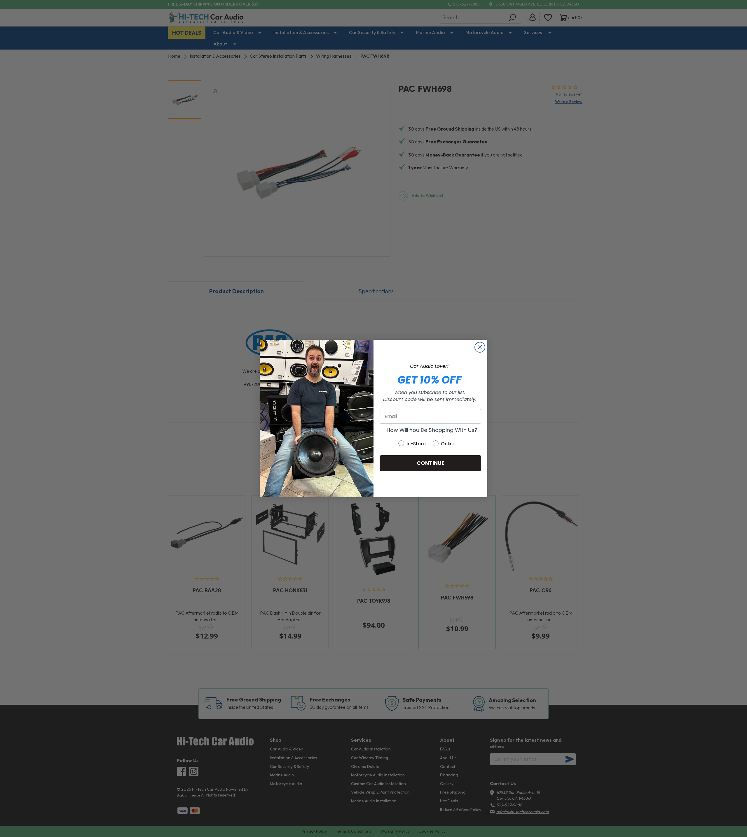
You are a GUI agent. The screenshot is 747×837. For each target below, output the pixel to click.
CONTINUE (430, 463)
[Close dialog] (480, 347)
